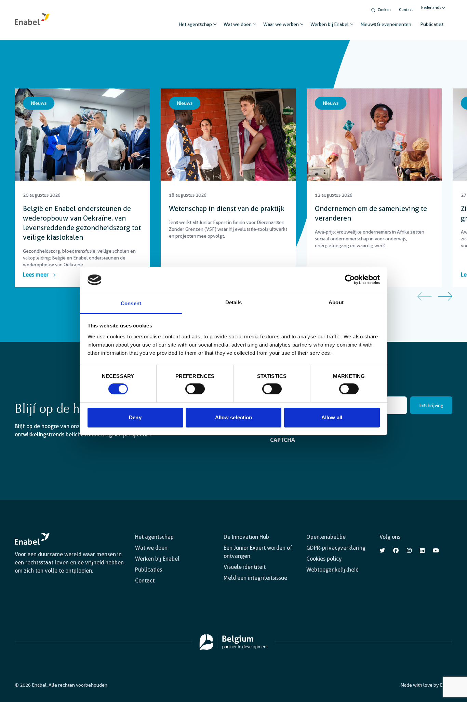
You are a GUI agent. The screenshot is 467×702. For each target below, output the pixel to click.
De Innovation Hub (246, 537)
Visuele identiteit (245, 567)
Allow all (331, 417)
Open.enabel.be (326, 537)
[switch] (195, 388)
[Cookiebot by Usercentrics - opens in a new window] (350, 280)
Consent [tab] (131, 303)
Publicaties (431, 24)
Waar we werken (281, 24)
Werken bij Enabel (329, 24)
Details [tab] (233, 302)
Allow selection (233, 417)
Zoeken (384, 10)
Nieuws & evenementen (385, 24)
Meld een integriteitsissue (255, 578)
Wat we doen (238, 24)
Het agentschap (195, 24)
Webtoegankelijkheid (332, 569)
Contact (406, 10)
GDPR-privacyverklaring (335, 548)
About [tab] (336, 302)
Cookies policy (324, 559)
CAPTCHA (282, 440)
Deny (135, 417)
